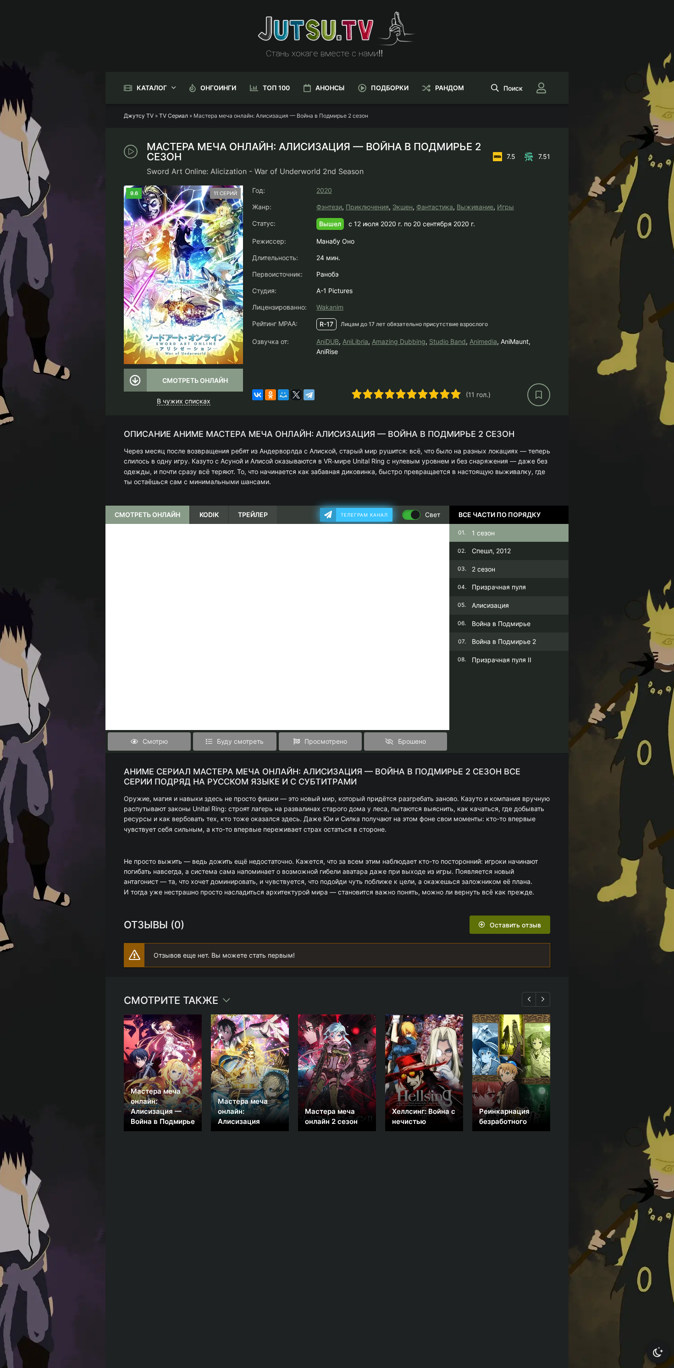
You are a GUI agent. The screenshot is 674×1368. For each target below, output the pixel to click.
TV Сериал (173, 115)
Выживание (475, 207)
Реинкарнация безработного (504, 1116)
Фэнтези (329, 207)
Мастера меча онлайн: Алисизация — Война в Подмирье (163, 1106)
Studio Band (447, 341)
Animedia (483, 341)
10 (455, 393)
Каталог (152, 88)
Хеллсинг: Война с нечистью (423, 1116)
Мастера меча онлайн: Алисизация (243, 1111)
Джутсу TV (139, 115)
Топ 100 (276, 88)
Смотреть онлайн (195, 380)
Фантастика (434, 207)
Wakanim (329, 307)
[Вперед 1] (543, 999)
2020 (324, 190)
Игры (505, 207)
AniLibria (355, 341)
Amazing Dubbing (398, 341)
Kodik (209, 514)
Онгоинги (218, 88)
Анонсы (329, 88)
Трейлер (253, 514)
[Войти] (541, 88)
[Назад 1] (529, 999)
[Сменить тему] (657, 1352)
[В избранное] (538, 394)
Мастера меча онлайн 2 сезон (331, 1116)
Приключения (367, 207)
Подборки (390, 88)
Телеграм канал (364, 515)
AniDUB (327, 341)
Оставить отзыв (515, 925)
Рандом (449, 88)
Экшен (402, 207)
